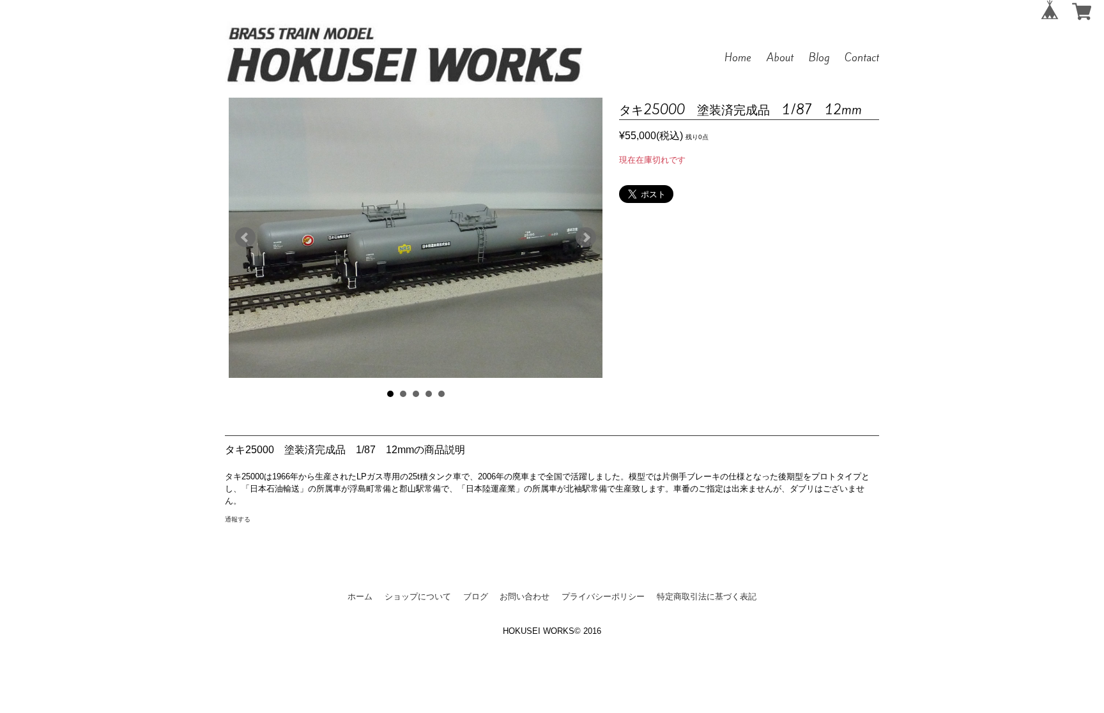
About (780, 57)
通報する (237, 519)
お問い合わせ (524, 596)
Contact (862, 57)
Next (586, 237)
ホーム (360, 596)
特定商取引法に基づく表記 (706, 596)
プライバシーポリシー (603, 596)
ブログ (475, 596)
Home (737, 57)
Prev (245, 237)
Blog (819, 57)
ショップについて (418, 596)
